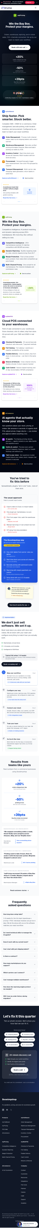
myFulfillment (6, 1122)
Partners (23, 1188)
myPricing (5, 1126)
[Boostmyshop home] (6, 7)
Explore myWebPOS (8, 374)
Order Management (26, 1122)
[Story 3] (20, 201)
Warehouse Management (28, 1126)
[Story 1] (17, 201)
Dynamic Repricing (7, 1150)
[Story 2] (19, 201)
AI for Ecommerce (7, 1170)
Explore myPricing (8, 273)
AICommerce (6, 1133)
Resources (24, 1177)
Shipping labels (13, 1034)
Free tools (24, 1185)
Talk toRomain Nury (18, 595)
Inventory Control (26, 1133)
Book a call (18, 1070)
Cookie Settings (19, 1221)
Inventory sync (28, 1034)
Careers (23, 1192)
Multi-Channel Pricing (8, 1157)
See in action (29, 178)
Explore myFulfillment (9, 178)
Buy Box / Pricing (28, 1039)
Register (29, 2)
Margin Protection (7, 1153)
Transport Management (27, 1129)
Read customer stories (18, 890)
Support (23, 1199)
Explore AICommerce (9, 464)
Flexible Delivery (25, 1153)
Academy (23, 1203)
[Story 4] (21, 201)
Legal (22, 1196)
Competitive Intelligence (9, 1146)
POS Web (5, 1129)
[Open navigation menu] (36, 8)
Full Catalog (24, 1150)
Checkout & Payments (27, 1146)
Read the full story (9, 198)
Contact (23, 1170)
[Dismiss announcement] (37, 2)
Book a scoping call (11, 664)
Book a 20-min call (18, 47)
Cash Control (25, 1157)
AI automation (13, 1045)
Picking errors (12, 1039)
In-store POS (28, 1045)
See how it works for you (18, 605)
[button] (35, 1224)
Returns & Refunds (26, 1161)
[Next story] (35, 201)
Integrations (24, 1181)
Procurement (24, 1136)
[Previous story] (4, 201)
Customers (24, 1174)
